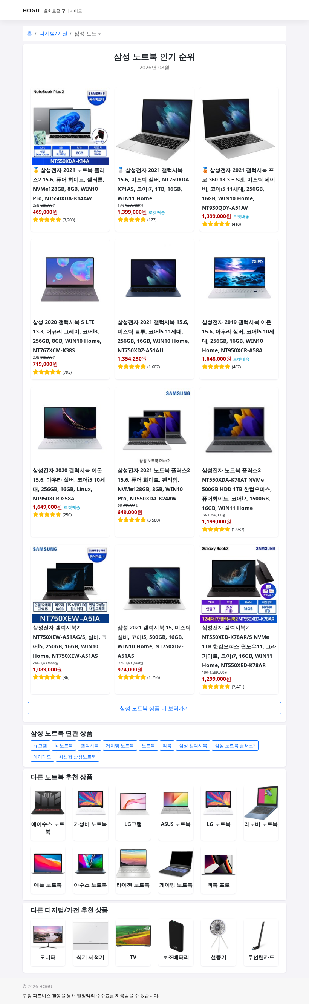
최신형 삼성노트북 (77, 757)
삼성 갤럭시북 (193, 745)
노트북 (148, 745)
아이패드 (42, 757)
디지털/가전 (53, 33)
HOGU (31, 10)
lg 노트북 (64, 745)
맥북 (166, 745)
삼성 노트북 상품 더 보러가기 (154, 708)
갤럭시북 (90, 745)
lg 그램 (40, 745)
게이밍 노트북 (120, 745)
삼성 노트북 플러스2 (235, 745)
